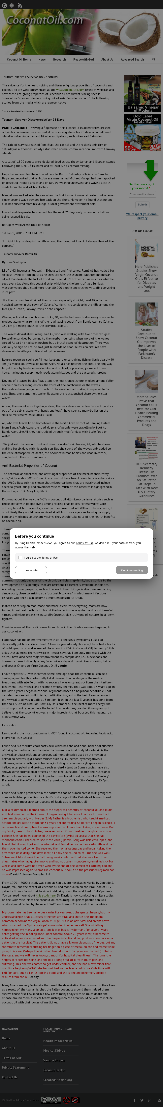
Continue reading (132, 570)
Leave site (31, 570)
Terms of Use (84, 543)
